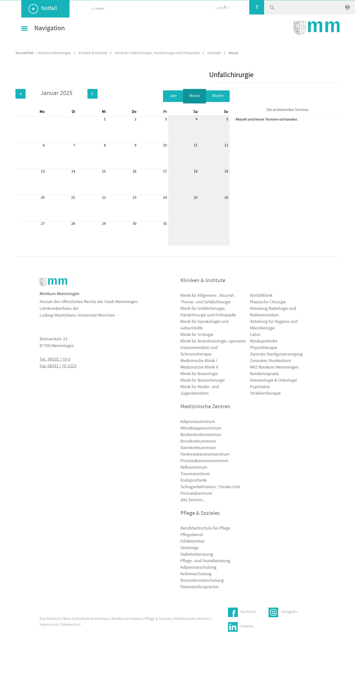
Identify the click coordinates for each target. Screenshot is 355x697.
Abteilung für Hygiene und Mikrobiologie (274, 325)
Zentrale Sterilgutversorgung (276, 354)
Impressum (49, 625)
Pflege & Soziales (158, 619)
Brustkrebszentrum (198, 441)
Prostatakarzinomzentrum (204, 461)
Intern (99, 9)
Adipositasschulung (198, 568)
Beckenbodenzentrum (200, 435)
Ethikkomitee (192, 541)
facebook (248, 612)
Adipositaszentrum (197, 422)
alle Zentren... (193, 500)
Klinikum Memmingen (54, 53)
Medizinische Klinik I (198, 361)
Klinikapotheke (263, 341)
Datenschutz (70, 625)
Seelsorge (189, 548)
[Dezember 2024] (20, 94)
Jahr (173, 96)
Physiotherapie (263, 348)
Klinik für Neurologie (199, 374)
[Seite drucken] (347, 7)
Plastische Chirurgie (268, 302)
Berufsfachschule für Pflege (205, 528)
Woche (217, 96)
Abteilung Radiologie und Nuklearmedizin (273, 312)
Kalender (214, 53)
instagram (289, 612)
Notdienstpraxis (264, 374)
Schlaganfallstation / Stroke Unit (210, 487)
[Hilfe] (256, 7)
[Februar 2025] (92, 94)
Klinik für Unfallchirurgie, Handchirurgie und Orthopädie (157, 53)
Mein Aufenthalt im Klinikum (86, 619)
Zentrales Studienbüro (270, 361)
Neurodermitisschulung (202, 581)
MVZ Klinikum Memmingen (274, 367)
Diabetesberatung (196, 555)
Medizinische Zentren (192, 619)
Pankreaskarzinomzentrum (205, 454)
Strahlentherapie (265, 394)
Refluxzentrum (193, 468)
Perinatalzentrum (196, 494)
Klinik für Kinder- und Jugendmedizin (199, 390)
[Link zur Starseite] (317, 28)
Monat (194, 96)
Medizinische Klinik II (199, 367)
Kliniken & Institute (93, 53)
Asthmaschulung (195, 574)
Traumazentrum (195, 474)
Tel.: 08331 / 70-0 (55, 359)
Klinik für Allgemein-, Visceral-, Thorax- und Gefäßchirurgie (208, 299)
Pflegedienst (191, 535)
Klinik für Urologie (196, 335)
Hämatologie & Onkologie (273, 381)
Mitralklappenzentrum (200, 428)
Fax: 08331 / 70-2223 (58, 366)
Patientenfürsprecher (199, 587)
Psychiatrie (260, 387)
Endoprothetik (193, 481)
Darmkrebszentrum (198, 448)
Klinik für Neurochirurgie (202, 381)
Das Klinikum (50, 619)
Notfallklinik (261, 296)
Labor (255, 335)
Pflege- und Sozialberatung (205, 561)
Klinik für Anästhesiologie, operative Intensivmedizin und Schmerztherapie (213, 348)
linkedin (247, 626)
